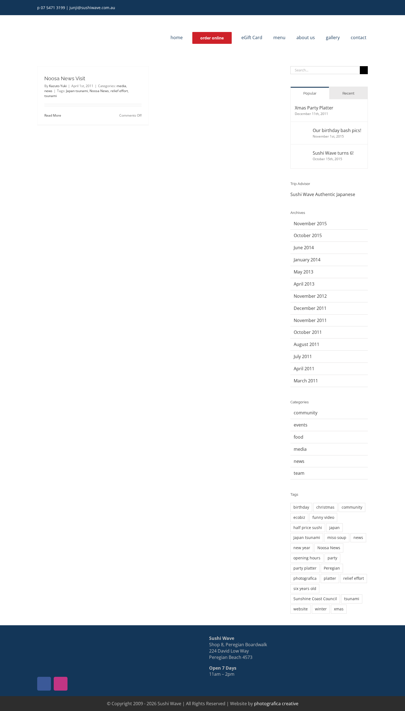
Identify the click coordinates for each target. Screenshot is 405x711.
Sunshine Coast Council (315, 598)
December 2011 (310, 308)
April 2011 (304, 369)
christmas (325, 507)
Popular (310, 93)
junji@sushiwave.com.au (92, 7)
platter (330, 578)
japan (334, 527)
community (305, 413)
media (121, 86)
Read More (52, 115)
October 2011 (308, 332)
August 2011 (306, 344)
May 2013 (303, 272)
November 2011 (310, 320)
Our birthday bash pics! (337, 130)
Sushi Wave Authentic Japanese (322, 194)
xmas (339, 608)
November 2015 (310, 224)
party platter (305, 568)
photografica (305, 578)
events (300, 425)
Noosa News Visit (64, 78)
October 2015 (308, 235)
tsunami (50, 95)
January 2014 (307, 260)
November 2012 (310, 296)
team (299, 473)
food (298, 437)
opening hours (306, 557)
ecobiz (299, 517)
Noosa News (99, 90)
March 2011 (306, 381)
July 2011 (303, 356)
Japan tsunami (77, 90)
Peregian (332, 568)
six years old (304, 588)
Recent (348, 93)
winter (321, 608)
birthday (301, 507)
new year (301, 547)
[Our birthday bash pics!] (302, 130)
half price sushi (307, 527)
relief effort (119, 90)
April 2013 (304, 284)
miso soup (336, 537)
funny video (323, 517)
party (332, 557)
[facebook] (357, 8)
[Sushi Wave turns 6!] (302, 153)
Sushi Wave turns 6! (333, 153)
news (48, 90)
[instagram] (366, 8)
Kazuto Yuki (58, 86)
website (300, 608)
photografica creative (276, 704)
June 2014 (304, 248)
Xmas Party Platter (314, 108)
